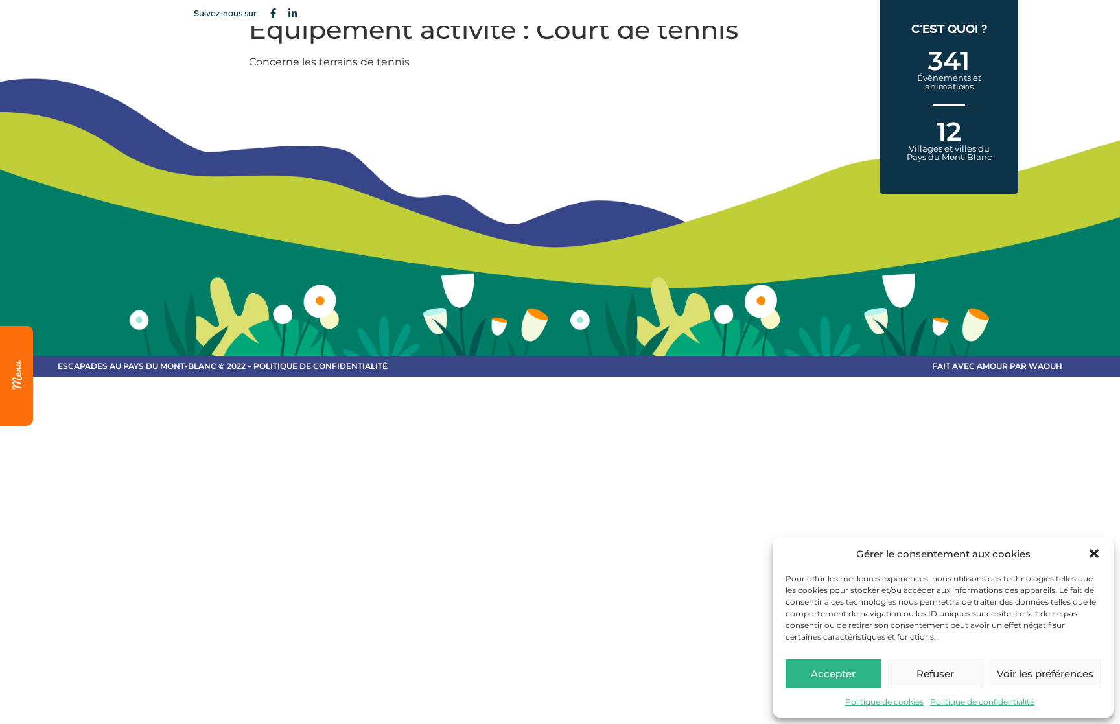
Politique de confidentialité (982, 701)
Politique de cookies (884, 701)
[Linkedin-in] (292, 13)
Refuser (935, 674)
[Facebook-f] (273, 13)
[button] (1094, 553)
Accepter (833, 674)
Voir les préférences (1045, 674)
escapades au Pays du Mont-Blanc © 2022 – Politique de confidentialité (223, 366)
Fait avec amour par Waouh (997, 366)
